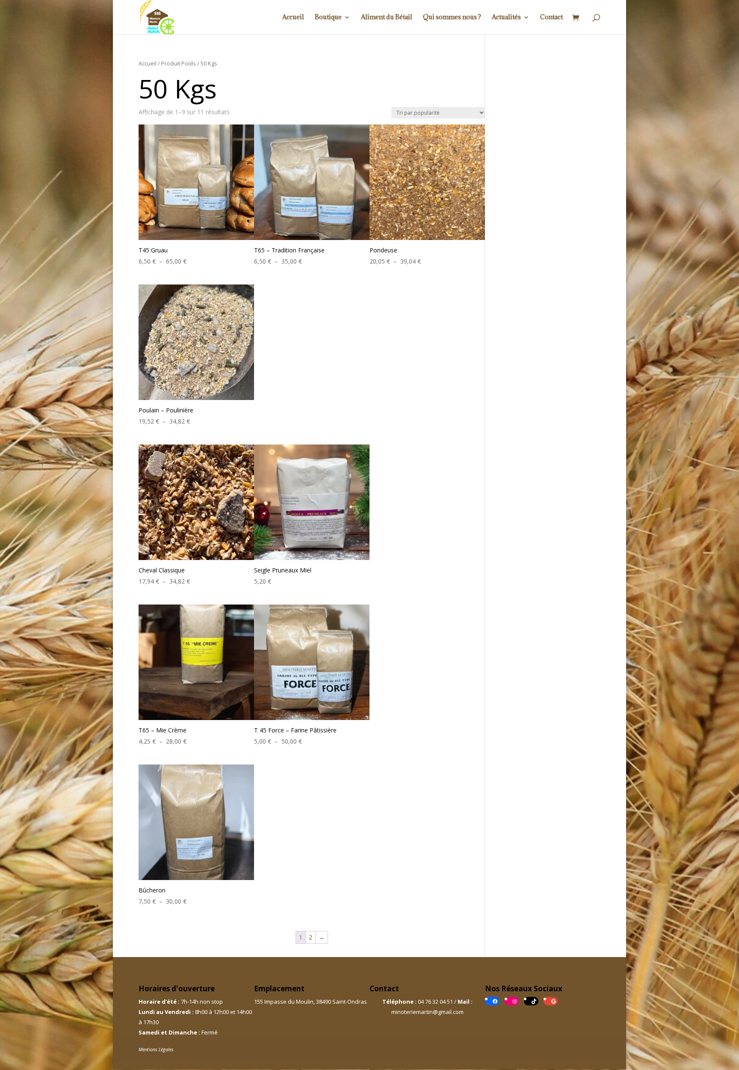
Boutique (328, 17)
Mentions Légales (156, 1049)
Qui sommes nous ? (452, 17)
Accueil (293, 17)
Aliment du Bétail (386, 17)
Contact (551, 17)
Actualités (506, 17)
